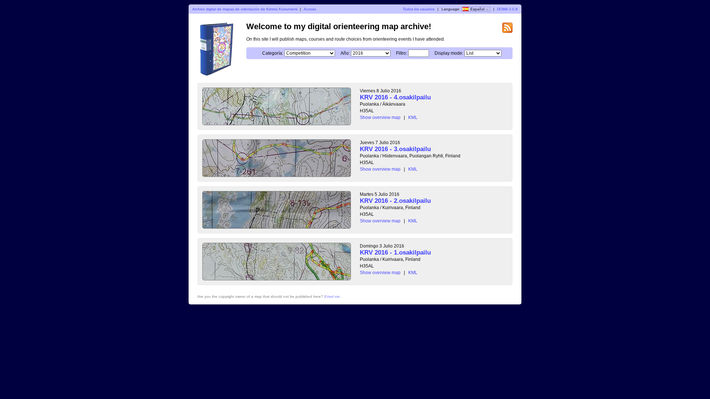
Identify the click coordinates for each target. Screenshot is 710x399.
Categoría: (272, 53)
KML (412, 117)
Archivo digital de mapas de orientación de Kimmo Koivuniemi (244, 9)
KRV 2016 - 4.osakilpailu (395, 97)
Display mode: (449, 53)
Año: (345, 53)
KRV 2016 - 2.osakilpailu (395, 200)
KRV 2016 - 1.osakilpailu (395, 252)
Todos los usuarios (419, 9)
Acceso (310, 9)
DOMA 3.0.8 (507, 9)
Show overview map (380, 117)
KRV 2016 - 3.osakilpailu (395, 149)
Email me (332, 296)
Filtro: (401, 53)
